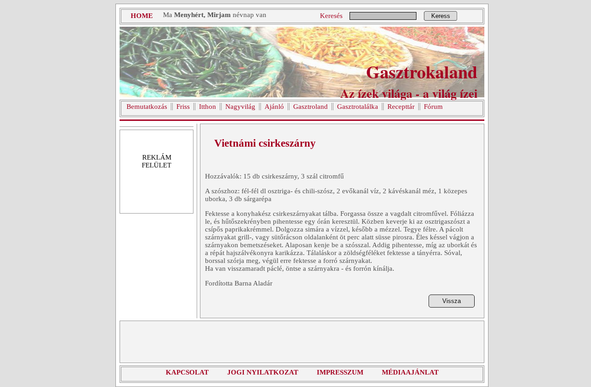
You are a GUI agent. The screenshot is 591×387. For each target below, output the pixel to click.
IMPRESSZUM (340, 372)
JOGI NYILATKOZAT (262, 372)
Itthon (207, 106)
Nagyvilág (240, 106)
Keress (440, 15)
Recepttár (401, 106)
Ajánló (274, 106)
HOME (142, 15)
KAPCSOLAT (187, 372)
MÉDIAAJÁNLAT (410, 372)
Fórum (433, 106)
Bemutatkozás (147, 106)
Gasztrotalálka (357, 106)
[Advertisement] (302, 342)
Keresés (331, 15)
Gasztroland (310, 106)
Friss (183, 106)
